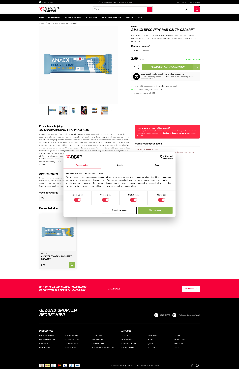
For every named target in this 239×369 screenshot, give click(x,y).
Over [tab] (157, 165)
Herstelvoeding (47, 340)
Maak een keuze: (140, 46)
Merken (184, 2)
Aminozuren (71, 343)
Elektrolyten (72, 340)
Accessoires (91, 17)
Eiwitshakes (71, 347)
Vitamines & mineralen (102, 347)
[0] (197, 8)
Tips (177, 2)
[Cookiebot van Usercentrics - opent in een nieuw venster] (162, 157)
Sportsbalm (127, 347)
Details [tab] (120, 165)
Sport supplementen (111, 17)
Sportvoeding (54, 17)
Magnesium (97, 340)
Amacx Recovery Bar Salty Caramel (62, 23)
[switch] (105, 200)
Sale (140, 17)
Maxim (177, 336)
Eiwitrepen (44, 347)
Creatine (43, 343)
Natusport (179, 340)
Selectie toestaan (119, 210)
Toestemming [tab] (82, 165)
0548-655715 (165, 315)
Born (150, 340)
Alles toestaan (155, 210)
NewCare (178, 343)
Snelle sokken (128, 343)
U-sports (152, 347)
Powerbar (126, 340)
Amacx (134, 26)
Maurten (152, 336)
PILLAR (177, 347)
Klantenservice (195, 2)
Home (41, 17)
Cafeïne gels (97, 343)
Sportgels (96, 336)
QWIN (150, 343)
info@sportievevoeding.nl (173, 133)
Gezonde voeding (73, 17)
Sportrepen (71, 336)
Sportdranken (46, 336)
